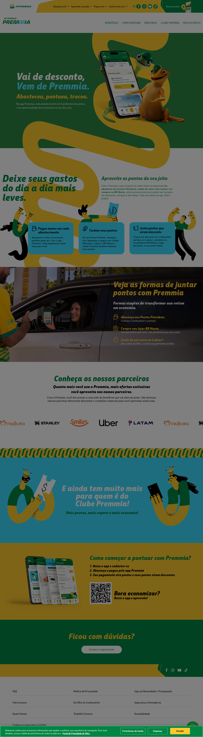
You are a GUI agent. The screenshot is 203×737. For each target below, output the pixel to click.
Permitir (180, 731)
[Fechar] (197, 731)
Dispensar (157, 731)
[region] (101, 731)
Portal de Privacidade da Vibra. (76, 733)
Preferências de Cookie (133, 731)
